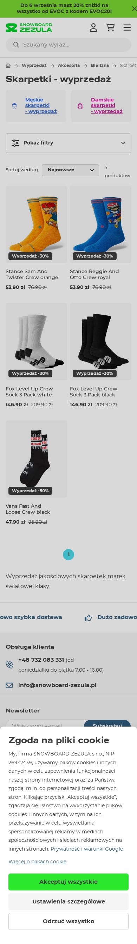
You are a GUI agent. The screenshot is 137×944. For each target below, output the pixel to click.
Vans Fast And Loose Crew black (28, 509)
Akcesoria (69, 65)
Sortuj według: (22, 170)
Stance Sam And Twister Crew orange (32, 274)
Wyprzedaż (34, 65)
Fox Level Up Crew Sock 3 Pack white (29, 391)
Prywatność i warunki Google (87, 849)
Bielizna (100, 65)
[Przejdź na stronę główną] (8, 65)
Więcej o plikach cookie (37, 861)
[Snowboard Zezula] (29, 27)
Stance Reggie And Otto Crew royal (94, 274)
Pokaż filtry (38, 143)
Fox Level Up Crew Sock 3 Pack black (93, 391)
